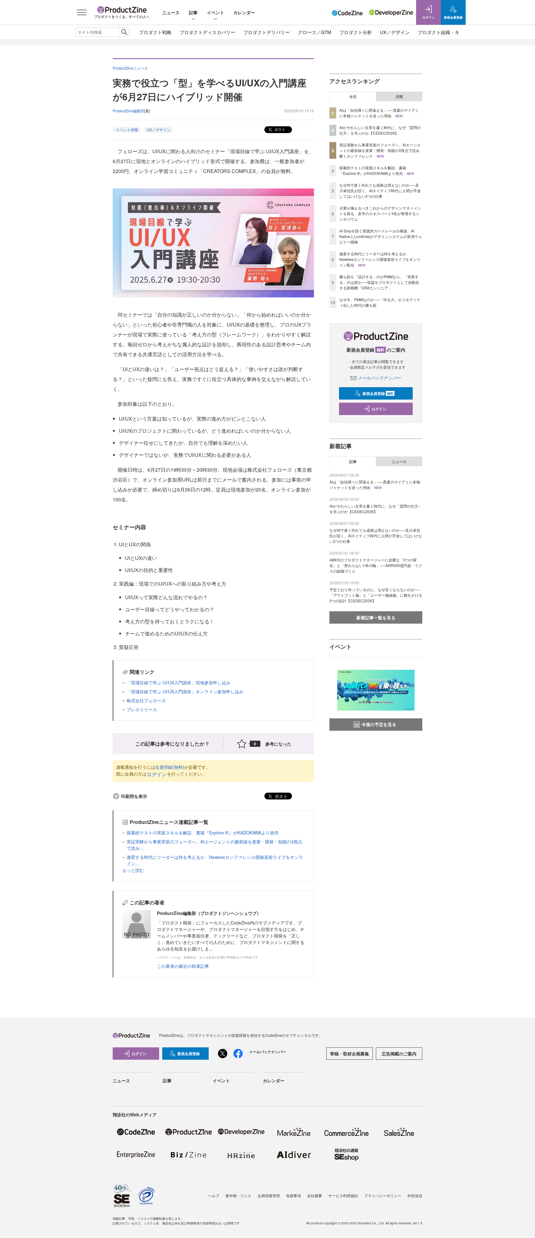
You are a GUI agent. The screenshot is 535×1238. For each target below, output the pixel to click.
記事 (193, 12)
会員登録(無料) (169, 767)
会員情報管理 (269, 1195)
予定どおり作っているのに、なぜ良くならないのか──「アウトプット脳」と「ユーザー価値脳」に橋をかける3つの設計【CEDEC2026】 (375, 595)
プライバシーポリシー (382, 1195)
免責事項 (293, 1195)
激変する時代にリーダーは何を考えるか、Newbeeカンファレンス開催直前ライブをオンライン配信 (379, 259)
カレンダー (244, 12)
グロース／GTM (314, 32)
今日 (353, 96)
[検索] (124, 32)
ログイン (157, 774)
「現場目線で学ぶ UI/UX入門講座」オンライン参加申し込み (185, 691)
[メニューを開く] (81, 12)
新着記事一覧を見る (375, 617)
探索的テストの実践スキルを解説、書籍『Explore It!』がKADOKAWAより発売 (203, 832)
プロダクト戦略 (155, 32)
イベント (215, 12)
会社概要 (314, 1195)
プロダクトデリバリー (266, 32)
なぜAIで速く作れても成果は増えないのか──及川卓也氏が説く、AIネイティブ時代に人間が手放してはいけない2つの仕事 (380, 190)
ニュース (171, 12)
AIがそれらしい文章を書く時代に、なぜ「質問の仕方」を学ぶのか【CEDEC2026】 (380, 130)
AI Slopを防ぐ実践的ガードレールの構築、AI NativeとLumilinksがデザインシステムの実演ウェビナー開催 (380, 236)
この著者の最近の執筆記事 (183, 966)
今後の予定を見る (379, 724)
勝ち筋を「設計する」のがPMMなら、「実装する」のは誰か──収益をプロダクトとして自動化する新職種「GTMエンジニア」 (379, 282)
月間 (399, 96)
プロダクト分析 (355, 32)
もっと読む (133, 870)
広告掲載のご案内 (399, 1053)
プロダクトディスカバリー (207, 32)
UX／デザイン (395, 32)
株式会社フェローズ (146, 700)
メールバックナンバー (379, 377)
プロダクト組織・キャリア (445, 32)
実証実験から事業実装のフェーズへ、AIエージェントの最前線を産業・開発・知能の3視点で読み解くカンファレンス (380, 150)
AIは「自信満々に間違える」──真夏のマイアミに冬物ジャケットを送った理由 (379, 112)
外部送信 (414, 1195)
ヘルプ (213, 1195)
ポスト (279, 129)
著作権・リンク (238, 1195)
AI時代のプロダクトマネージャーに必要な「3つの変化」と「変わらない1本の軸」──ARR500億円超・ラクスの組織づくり (375, 565)
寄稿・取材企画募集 (349, 1053)
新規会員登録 (378, 393)
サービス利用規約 (343, 1195)
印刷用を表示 (134, 796)
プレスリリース (142, 709)
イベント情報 (127, 129)
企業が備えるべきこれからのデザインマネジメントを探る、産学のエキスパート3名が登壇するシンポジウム (380, 213)
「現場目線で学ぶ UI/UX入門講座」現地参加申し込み (178, 682)
